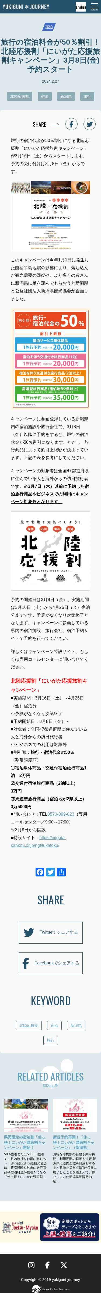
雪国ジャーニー (26, 7)
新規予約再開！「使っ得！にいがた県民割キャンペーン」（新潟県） (74, 1142)
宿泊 (49, 27)
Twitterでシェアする (59, 932)
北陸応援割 (19, 96)
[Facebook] (39, 873)
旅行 (87, 96)
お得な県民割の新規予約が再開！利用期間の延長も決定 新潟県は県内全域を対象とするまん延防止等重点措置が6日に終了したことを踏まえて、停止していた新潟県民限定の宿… (75, 1167)
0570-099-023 (60, 814)
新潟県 (66, 96)
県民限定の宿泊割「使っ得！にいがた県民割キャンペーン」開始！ (25, 1142)
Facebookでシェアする (56, 963)
